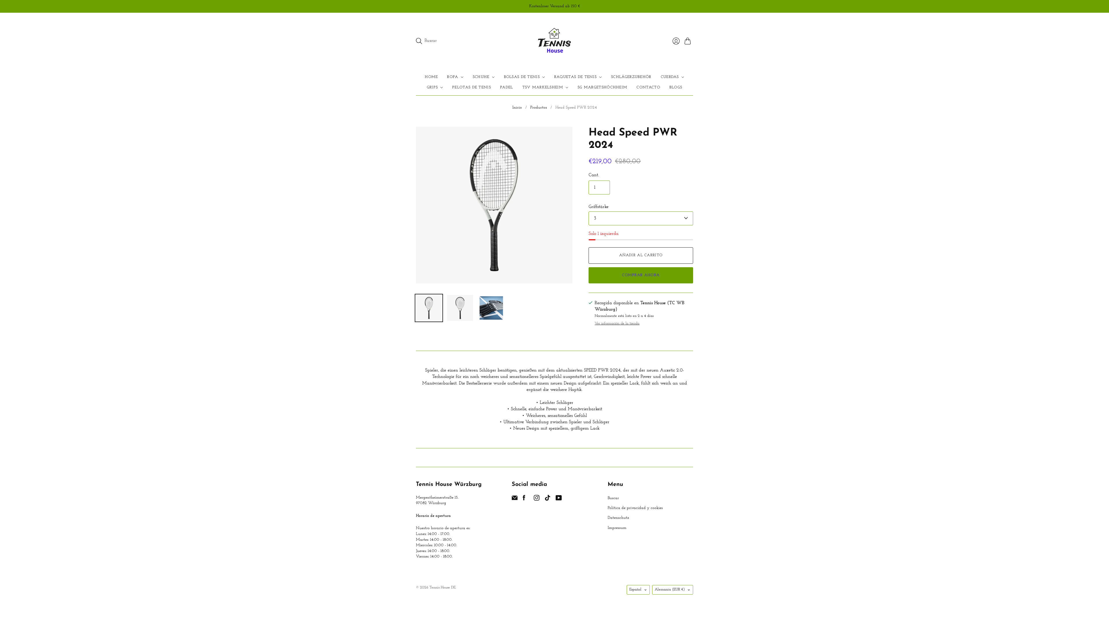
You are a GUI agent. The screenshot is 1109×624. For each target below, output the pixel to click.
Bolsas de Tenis (522, 77)
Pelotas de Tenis (471, 87)
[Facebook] (524, 499)
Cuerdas (670, 77)
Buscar (613, 498)
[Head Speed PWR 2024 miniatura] (429, 308)
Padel (506, 87)
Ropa (452, 77)
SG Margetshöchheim (602, 87)
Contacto (648, 87)
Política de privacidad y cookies (635, 508)
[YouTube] (559, 499)
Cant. (594, 175)
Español (635, 589)
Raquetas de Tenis (575, 77)
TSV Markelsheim (542, 87)
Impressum (617, 528)
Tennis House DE (442, 587)
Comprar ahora (641, 275)
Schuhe (481, 77)
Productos (538, 107)
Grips (432, 87)
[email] (515, 499)
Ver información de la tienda (617, 323)
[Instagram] (536, 499)
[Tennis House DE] (555, 41)
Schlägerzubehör (631, 77)
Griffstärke (599, 207)
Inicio (517, 107)
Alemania (670, 589)
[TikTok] (547, 499)
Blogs (675, 87)
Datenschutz (618, 518)
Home (431, 77)
